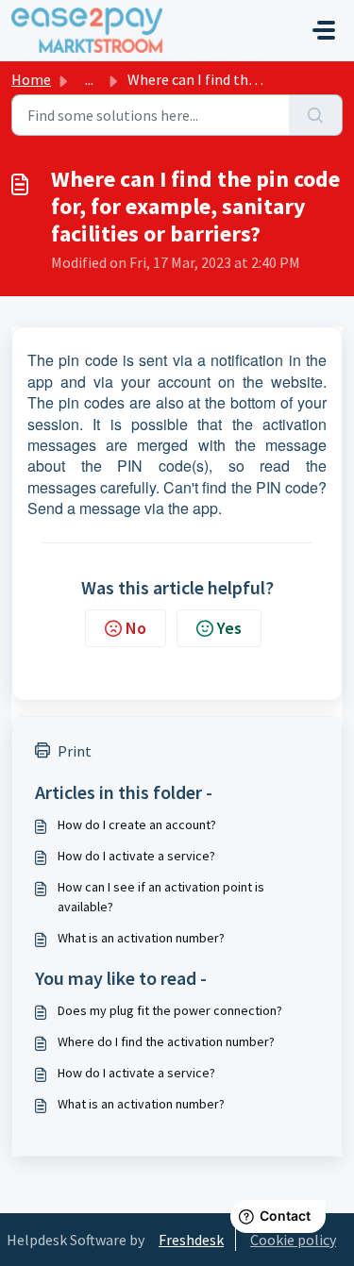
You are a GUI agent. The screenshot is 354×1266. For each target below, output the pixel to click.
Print (75, 750)
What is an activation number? (141, 937)
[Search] (316, 115)
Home (31, 79)
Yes (229, 628)
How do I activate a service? (136, 855)
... (89, 79)
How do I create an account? (137, 824)
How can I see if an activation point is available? (161, 896)
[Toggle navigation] (324, 30)
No (136, 628)
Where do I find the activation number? (166, 1041)
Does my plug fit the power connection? (170, 1010)
